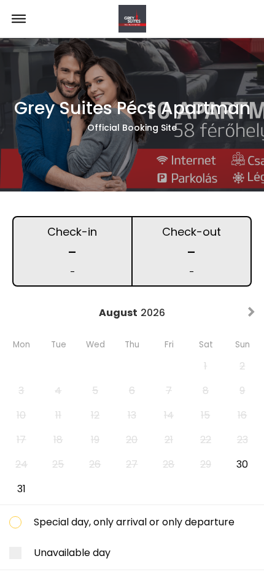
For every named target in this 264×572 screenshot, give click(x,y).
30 (242, 464)
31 (21, 489)
